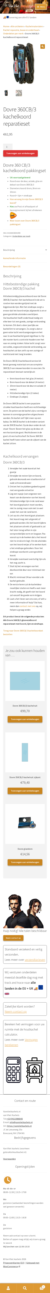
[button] (42, 46)
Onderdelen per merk (13, 33)
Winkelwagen (38, 1286)
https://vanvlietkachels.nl (19, 1125)
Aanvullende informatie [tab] (14, 258)
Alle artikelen (17, 26)
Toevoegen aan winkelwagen (20, 153)
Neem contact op (13, 938)
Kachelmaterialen (34, 26)
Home (6, 26)
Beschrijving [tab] (9, 249)
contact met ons (27, 606)
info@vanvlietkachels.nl (21, 1122)
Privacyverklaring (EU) (13, 1262)
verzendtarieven (35, 960)
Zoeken (25, 1288)
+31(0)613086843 (15, 1118)
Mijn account (8, 1288)
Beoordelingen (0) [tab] (11, 266)
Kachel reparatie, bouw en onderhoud (21, 30)
